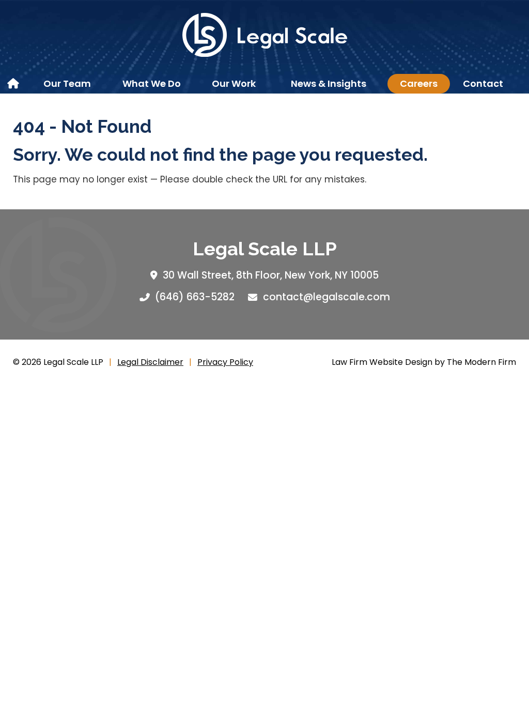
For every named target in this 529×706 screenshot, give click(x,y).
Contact (483, 83)
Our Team (67, 83)
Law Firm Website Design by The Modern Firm (424, 362)
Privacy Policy (225, 362)
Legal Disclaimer (150, 362)
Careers (419, 83)
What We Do (151, 83)
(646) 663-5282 (195, 297)
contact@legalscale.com (326, 297)
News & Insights (328, 83)
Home (14, 84)
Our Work (234, 83)
